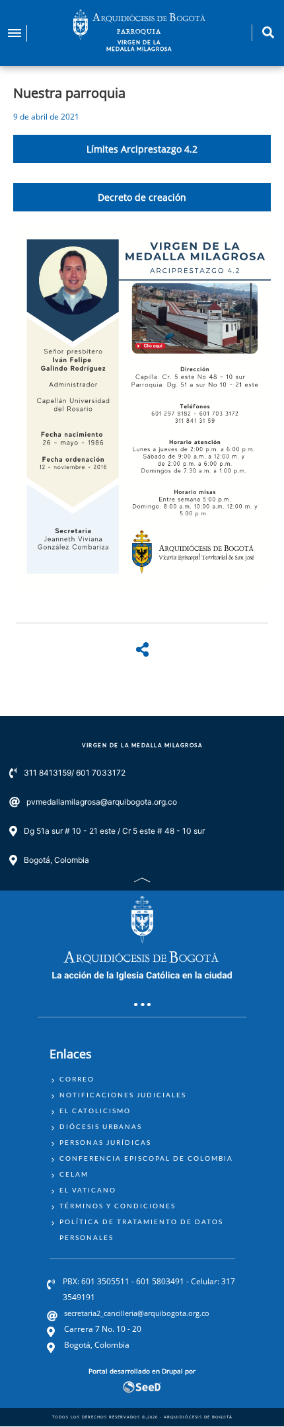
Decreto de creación (142, 197)
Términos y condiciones (117, 1206)
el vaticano (87, 1190)
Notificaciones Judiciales (122, 1095)
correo (76, 1079)
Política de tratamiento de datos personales (141, 1229)
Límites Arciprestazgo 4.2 (142, 149)
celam (74, 1174)
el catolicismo (95, 1111)
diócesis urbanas (100, 1126)
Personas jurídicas (105, 1142)
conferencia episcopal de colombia (146, 1158)
